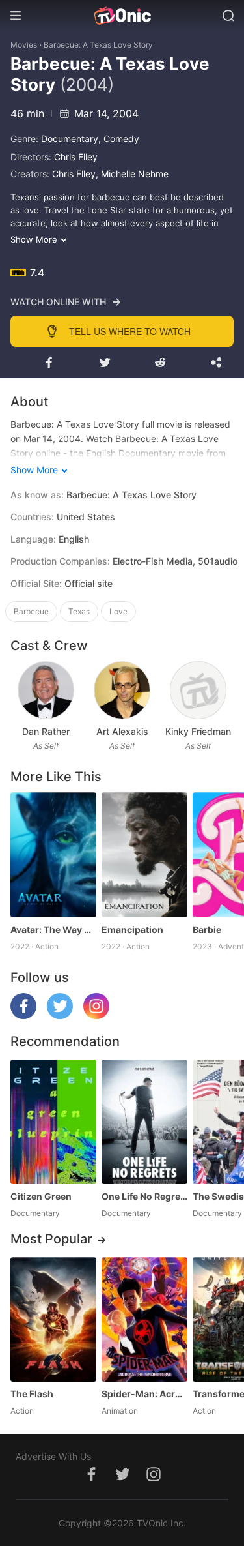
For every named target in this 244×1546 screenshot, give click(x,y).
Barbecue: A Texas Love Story (98, 45)
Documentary (69, 138)
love (118, 611)
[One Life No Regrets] (144, 1122)
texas (79, 611)
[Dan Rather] (46, 690)
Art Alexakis (122, 731)
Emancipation (132, 929)
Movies (23, 45)
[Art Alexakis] (122, 690)
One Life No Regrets (144, 1196)
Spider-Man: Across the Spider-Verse (144, 1393)
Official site (88, 583)
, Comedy (118, 138)
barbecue (31, 611)
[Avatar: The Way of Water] (53, 854)
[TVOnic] (122, 15)
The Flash (31, 1393)
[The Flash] (53, 1319)
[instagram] (96, 1015)
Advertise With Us (53, 1456)
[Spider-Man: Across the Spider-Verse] (144, 1319)
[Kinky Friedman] (198, 690)
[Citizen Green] (53, 1122)
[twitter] (60, 1015)
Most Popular (51, 1239)
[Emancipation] (144, 854)
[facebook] (23, 1015)
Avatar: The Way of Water (53, 929)
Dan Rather (46, 731)
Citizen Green (41, 1196)
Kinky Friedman (198, 731)
